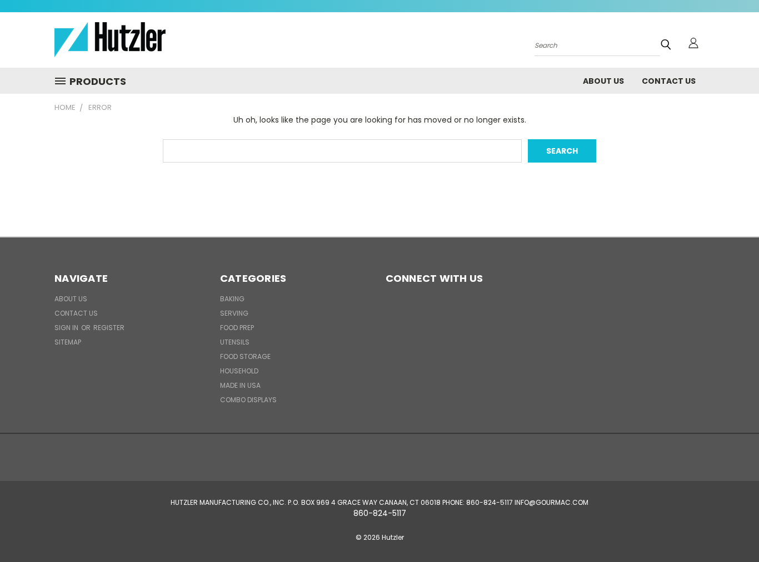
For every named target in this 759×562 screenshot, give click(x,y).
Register (108, 327)
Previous (729, 527)
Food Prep (237, 327)
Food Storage (245, 356)
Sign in (67, 327)
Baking (232, 298)
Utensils (234, 342)
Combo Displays (248, 399)
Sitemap (67, 342)
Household (239, 371)
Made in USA (240, 385)
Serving (234, 313)
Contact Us (669, 81)
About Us (603, 81)
